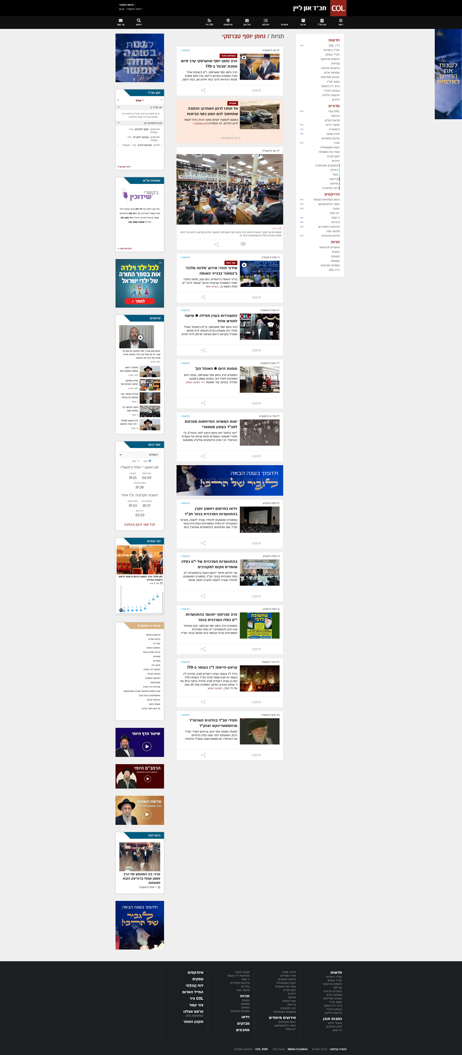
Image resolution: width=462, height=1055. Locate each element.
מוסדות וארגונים (240, 1011)
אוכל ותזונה (289, 1001)
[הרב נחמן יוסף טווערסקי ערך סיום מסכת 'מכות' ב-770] (260, 67)
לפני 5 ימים (155, 583)
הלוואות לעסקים (152, 678)
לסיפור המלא (193, 382)
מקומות (245, 1004)
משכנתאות (155, 682)
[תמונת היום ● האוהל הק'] (260, 380)
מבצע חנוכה (242, 972)
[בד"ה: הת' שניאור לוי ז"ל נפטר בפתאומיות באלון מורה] (139, 856)
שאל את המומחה (285, 987)
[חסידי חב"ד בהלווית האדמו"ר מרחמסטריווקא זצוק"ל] (260, 731)
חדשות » (184, 50)
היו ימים (337, 1030)
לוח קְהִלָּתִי (194, 985)
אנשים (246, 1000)
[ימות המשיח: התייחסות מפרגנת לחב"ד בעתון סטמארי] (260, 432)
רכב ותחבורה (288, 1008)
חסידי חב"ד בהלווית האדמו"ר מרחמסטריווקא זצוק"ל (213, 723)
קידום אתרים (154, 639)
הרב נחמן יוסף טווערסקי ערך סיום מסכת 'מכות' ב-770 (209, 63)
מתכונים (243, 1030)
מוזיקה (292, 997)
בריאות (291, 1005)
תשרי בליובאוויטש (285, 1026)
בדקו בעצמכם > (201, 123)
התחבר (123, 5)
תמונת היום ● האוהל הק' (216, 368)
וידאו (245, 1017)
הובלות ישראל (153, 673)
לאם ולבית (289, 990)
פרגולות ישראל (153, 699)
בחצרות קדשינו (333, 991)
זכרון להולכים (334, 1027)
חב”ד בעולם (335, 980)
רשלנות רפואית (153, 647)
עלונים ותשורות (287, 979)
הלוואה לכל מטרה (151, 669)
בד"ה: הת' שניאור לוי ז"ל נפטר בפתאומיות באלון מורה (143, 878)
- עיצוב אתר (289, 1049)
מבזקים (243, 1023)
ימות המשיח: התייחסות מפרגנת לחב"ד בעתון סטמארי (211, 424)
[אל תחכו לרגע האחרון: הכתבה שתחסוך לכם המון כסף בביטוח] (260, 115)
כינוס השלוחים (287, 1022)
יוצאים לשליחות (332, 998)
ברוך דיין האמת (333, 1006)
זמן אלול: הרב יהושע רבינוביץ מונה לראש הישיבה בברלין (141, 578)
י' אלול (148, 887)
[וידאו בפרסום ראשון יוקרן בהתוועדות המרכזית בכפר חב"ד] (260, 520)
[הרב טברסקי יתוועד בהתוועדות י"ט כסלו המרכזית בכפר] (260, 625)
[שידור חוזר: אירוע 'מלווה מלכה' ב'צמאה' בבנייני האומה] (260, 274)
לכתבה (256, 90)
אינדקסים (195, 972)
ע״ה (141, 131)
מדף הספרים (288, 976)
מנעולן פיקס (154, 704)
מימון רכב (155, 665)
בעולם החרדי (334, 1009)
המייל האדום (192, 992)
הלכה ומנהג (289, 972)
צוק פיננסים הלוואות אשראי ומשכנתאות (142, 691)
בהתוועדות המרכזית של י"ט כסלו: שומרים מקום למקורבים (209, 564)
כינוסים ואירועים (332, 984)
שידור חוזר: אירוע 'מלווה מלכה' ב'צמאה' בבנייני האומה (211, 270)
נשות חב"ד (335, 1002)
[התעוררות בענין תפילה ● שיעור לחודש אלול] (260, 327)
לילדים (292, 994)
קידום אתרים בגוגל (151, 652)
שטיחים (156, 656)
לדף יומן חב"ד (123, 166)
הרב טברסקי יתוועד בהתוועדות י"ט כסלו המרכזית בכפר (211, 617)
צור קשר (196, 1005)
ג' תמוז (245, 979)
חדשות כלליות (333, 1013)
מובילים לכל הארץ (151, 686)
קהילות (338, 988)
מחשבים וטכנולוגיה (284, 1012)
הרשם (130, 5)
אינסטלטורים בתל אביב (149, 695)
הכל (301, 45)
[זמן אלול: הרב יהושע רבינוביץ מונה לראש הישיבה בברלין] (140, 559)
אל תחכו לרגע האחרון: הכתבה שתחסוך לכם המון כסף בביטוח (212, 111)
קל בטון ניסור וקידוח (151, 708)
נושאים (245, 1007)
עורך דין (156, 643)
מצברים (156, 660)
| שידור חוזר (212, 286)
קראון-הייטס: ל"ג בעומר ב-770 (212, 667)
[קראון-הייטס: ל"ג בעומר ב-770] (260, 678)
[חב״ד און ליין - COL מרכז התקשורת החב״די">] (318, 8)
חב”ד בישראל (334, 977)
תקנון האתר (193, 1021)
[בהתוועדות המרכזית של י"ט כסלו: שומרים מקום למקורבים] (260, 572)
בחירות (245, 987)
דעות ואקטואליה (286, 983)
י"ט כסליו (290, 1029)
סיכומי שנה (243, 990)
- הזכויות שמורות (251, 1049)
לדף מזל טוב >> (124, 248)
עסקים (197, 979)
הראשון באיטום (153, 634)
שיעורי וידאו (335, 1023)
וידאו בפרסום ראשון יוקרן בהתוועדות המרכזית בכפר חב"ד (211, 511)
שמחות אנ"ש (334, 995)
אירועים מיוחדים (240, 983)
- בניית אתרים (328, 1049)
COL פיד (196, 998)
